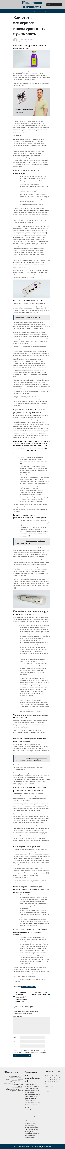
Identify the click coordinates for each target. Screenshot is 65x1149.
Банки (15, 11)
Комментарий (18, 1016)
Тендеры (45, 11)
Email (15, 1041)
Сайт (14, 1046)
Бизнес (20, 11)
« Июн (47, 1091)
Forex (10, 11)
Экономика (53, 11)
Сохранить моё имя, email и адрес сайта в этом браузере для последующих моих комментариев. (30, 1051)
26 (50, 1081)
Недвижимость (37, 11)
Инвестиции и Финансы (32, 4)
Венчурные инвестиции (29, 986)
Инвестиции (27, 11)
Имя (15, 1037)
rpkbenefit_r (23, 41)
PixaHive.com (46, 1147)
